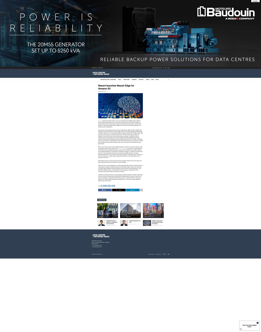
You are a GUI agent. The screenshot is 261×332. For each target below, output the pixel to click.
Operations (126, 79)
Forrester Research (122, 148)
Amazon (105, 186)
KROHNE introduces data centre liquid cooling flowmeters (107, 213)
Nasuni (99, 120)
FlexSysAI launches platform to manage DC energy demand (111, 222)
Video (152, 79)
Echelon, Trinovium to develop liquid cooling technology (157, 222)
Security (141, 79)
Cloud (109, 186)
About (157, 79)
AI (101, 186)
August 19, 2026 (133, 224)
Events (148, 79)
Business (134, 79)
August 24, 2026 (110, 225)
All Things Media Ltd (98, 254)
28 (107, 216)
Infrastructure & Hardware (108, 79)
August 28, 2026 (102, 216)
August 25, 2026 (148, 216)
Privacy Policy (94, 67)
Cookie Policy (100, 67)
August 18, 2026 (156, 225)
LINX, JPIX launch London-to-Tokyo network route (152, 213)
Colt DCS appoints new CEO (134, 221)
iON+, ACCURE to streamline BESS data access (130, 213)
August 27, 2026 (125, 216)
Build (119, 79)
